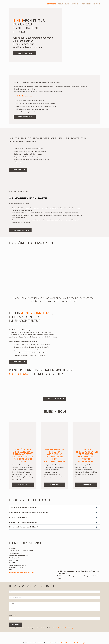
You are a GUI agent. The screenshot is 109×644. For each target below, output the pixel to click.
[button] (79, 4)
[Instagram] (88, 636)
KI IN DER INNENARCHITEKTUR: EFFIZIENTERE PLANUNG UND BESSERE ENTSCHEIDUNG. (87, 455)
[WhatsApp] (78, 636)
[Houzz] (99, 636)
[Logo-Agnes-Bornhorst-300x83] (15, 4)
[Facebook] (83, 636)
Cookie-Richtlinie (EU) (79, 643)
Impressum (51, 643)
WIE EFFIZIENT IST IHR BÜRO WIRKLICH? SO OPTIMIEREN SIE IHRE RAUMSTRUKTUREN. (55, 455)
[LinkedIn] (94, 636)
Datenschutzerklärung (65, 628)
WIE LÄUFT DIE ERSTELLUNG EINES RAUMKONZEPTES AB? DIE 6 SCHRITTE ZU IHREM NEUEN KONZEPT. (22, 455)
